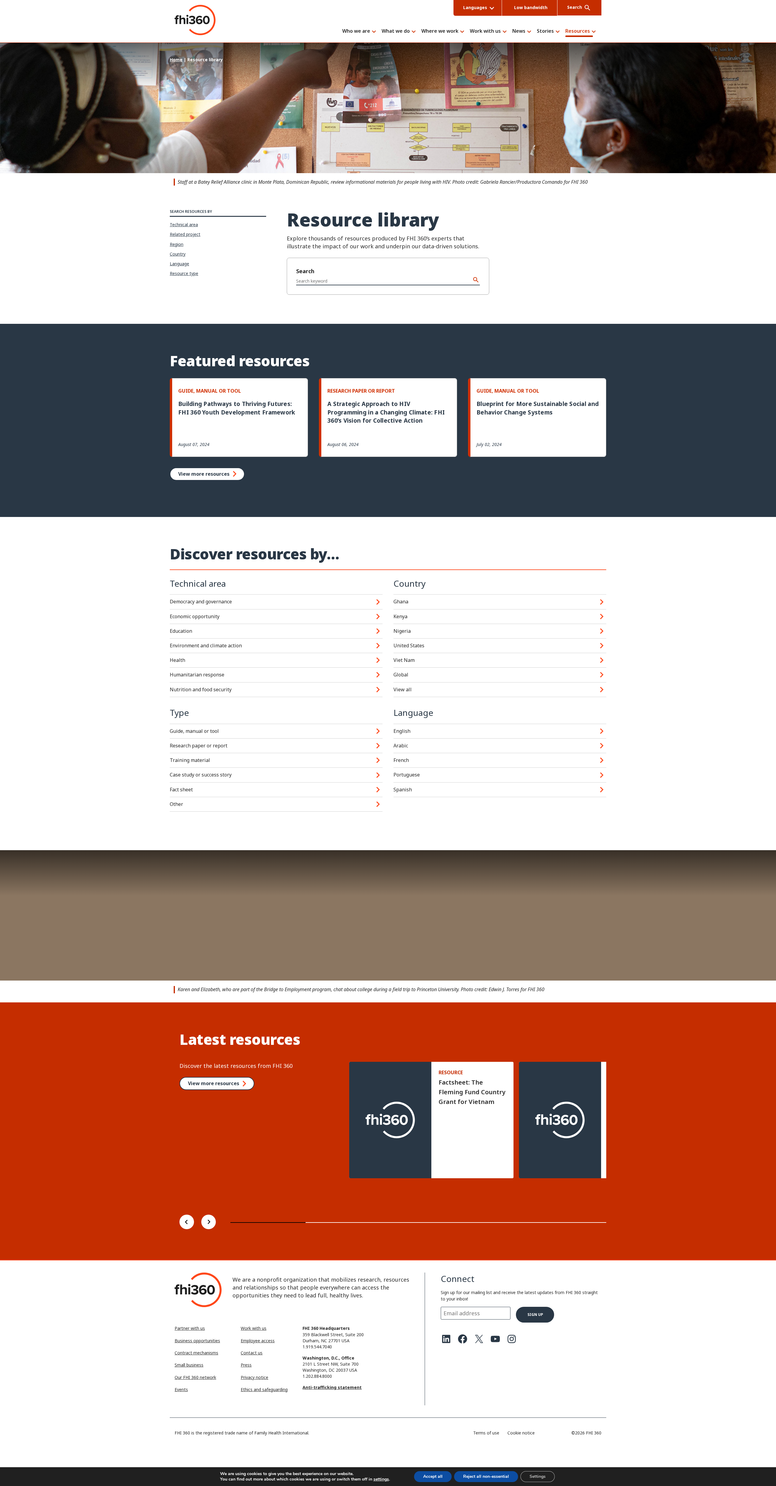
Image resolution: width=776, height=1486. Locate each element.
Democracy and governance (201, 601)
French (401, 760)
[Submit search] (475, 280)
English (401, 731)
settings (381, 1479)
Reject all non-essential (486, 1476)
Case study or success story (201, 774)
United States (408, 645)
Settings (538, 1476)
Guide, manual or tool (194, 731)
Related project (185, 234)
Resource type (184, 273)
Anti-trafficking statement (332, 1387)
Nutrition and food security (201, 689)
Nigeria (402, 631)
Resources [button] (577, 31)
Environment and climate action (206, 645)
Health (177, 660)
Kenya (400, 616)
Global (400, 674)
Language (179, 264)
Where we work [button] (439, 31)
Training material (190, 760)
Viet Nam (404, 660)
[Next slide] (208, 1223)
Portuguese (406, 774)
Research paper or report (198, 745)
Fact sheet (181, 789)
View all (402, 689)
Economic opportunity (194, 616)
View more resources (203, 474)
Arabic (400, 745)
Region (176, 244)
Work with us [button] (485, 31)
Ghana (400, 601)
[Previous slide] (186, 1223)
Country (178, 254)
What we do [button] (396, 31)
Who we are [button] (356, 31)
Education (181, 631)
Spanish (402, 789)
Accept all (433, 1476)
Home (176, 59)
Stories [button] (545, 31)
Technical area (184, 224)
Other (176, 804)
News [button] (518, 31)
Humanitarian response (197, 674)
